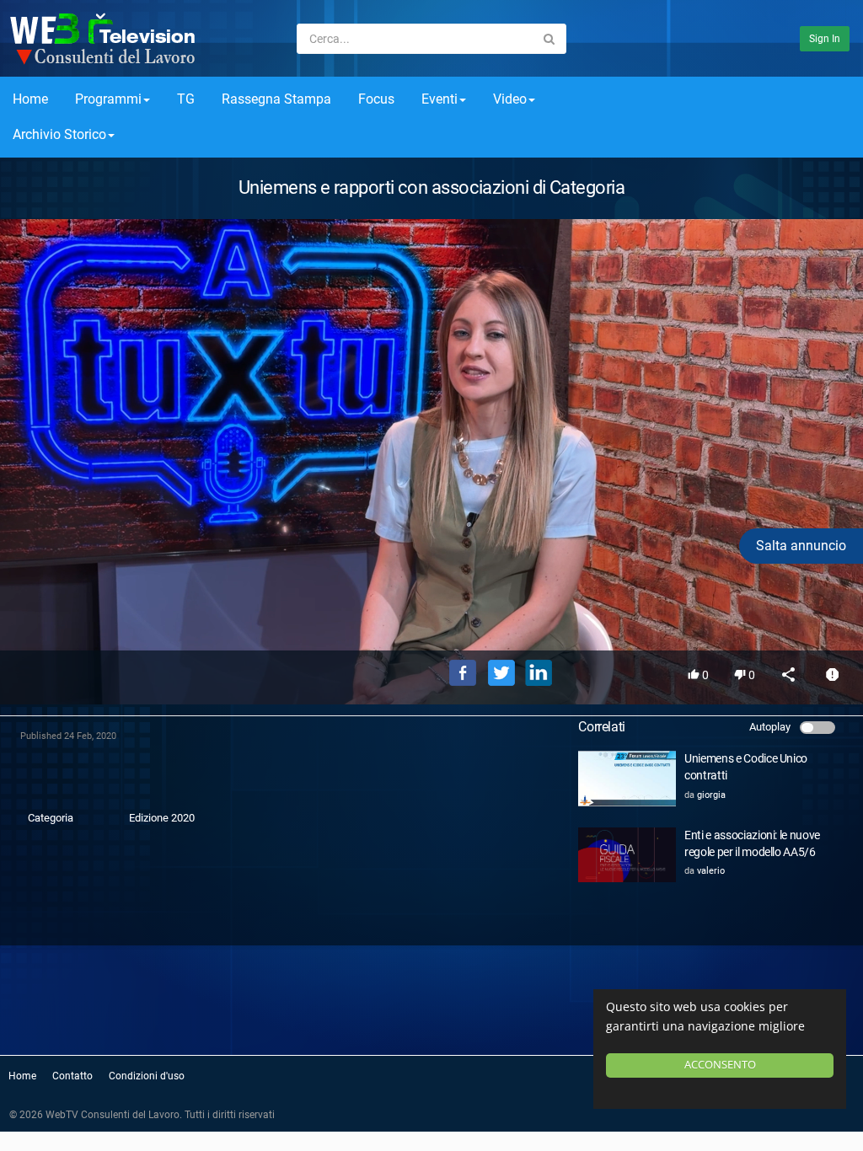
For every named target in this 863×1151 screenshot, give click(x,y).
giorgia (711, 795)
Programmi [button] (108, 99)
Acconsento (720, 1064)
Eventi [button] (439, 99)
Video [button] (510, 99)
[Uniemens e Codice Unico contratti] (627, 778)
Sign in (824, 39)
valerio (711, 870)
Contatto (72, 1076)
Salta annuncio (801, 546)
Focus (376, 99)
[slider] (431, 613)
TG (186, 99)
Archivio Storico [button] (59, 134)
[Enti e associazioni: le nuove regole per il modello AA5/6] (627, 854)
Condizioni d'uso (147, 1076)
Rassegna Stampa (276, 99)
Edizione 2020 (162, 817)
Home (30, 99)
